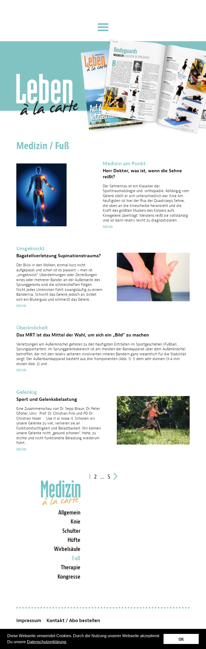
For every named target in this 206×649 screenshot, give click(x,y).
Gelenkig (26, 392)
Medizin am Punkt (124, 163)
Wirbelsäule (67, 549)
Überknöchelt (32, 328)
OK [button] (181, 639)
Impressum (28, 621)
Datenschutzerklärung (46, 642)
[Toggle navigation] (103, 27)
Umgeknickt (30, 248)
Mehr (108, 227)
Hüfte (74, 540)
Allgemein (69, 512)
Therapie (70, 567)
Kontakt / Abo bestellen (73, 621)
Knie (75, 521)
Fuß (76, 558)
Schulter (71, 531)
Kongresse (69, 576)
